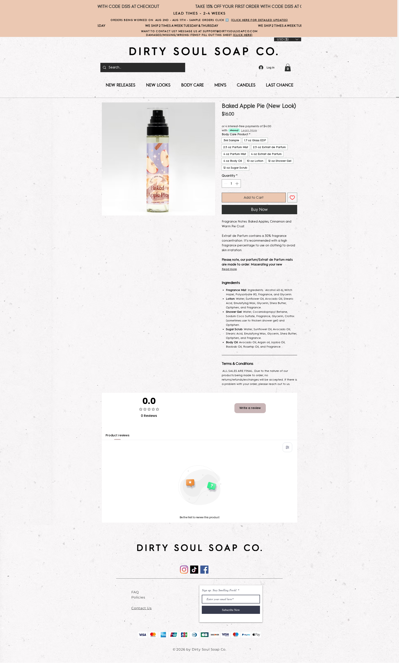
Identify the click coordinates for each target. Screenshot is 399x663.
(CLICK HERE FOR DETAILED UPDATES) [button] (259, 20)
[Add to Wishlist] (292, 197)
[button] (287, 67)
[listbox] (287, 39)
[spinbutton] (231, 183)
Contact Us (141, 608)
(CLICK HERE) (243, 34)
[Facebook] (204, 570)
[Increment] (237, 183)
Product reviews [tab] (117, 435)
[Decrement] (225, 183)
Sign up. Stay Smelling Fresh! (219, 590)
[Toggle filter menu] (287, 447)
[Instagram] (184, 570)
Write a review (250, 408)
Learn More (249, 130)
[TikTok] (194, 570)
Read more (229, 269)
